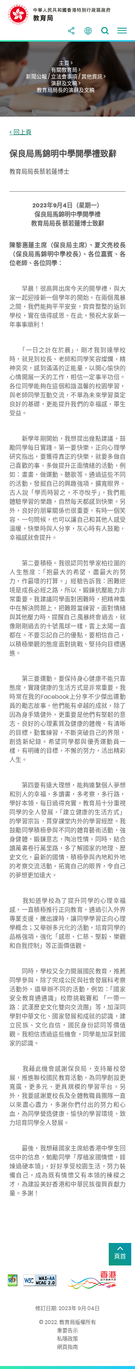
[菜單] (122, 30)
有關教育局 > (66, 69)
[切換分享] (71, 30)
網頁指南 (67, 1347)
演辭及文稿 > (66, 83)
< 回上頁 (20, 133)
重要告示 (67, 1330)
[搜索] (105, 30)
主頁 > (66, 63)
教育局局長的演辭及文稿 (65, 90)
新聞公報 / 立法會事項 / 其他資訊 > (66, 76)
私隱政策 (67, 1338)
